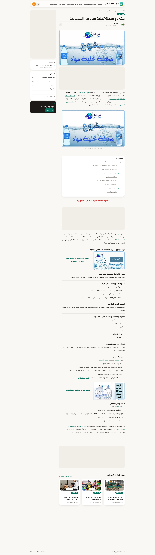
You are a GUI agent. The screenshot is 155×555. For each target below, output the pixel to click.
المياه (119, 234)
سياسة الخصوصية (41, 551)
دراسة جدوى (78, 4)
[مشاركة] (60, 24)
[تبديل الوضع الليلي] (34, 4)
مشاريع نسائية (53, 4)
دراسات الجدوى (49, 110)
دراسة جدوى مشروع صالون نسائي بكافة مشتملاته (70, 498)
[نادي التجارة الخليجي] (114, 4)
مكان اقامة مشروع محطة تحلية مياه (109, 169)
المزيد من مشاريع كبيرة (66, 477)
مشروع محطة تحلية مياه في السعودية (111, 162)
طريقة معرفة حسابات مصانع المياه (77, 390)
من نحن (48, 551)
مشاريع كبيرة (62, 4)
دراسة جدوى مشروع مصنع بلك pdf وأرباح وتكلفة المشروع (114, 498)
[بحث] (38, 4)
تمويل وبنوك (70, 4)
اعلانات (117, 360)
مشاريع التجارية (83, 378)
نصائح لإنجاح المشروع (113, 192)
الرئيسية (100, 4)
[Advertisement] (92, 78)
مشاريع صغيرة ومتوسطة (89, 4)
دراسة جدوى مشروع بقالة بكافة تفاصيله (93, 498)
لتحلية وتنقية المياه (118, 240)
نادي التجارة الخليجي (83, 93)
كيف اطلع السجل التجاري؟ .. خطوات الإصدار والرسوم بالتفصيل (43, 66)
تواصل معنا (32, 551)
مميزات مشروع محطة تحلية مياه (110, 173)
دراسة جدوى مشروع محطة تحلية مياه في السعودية (106, 166)
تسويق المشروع (114, 188)
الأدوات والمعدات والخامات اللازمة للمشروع (108, 181)
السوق (116, 407)
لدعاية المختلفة (103, 360)
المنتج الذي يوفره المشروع (112, 184)
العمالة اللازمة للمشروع (112, 177)
